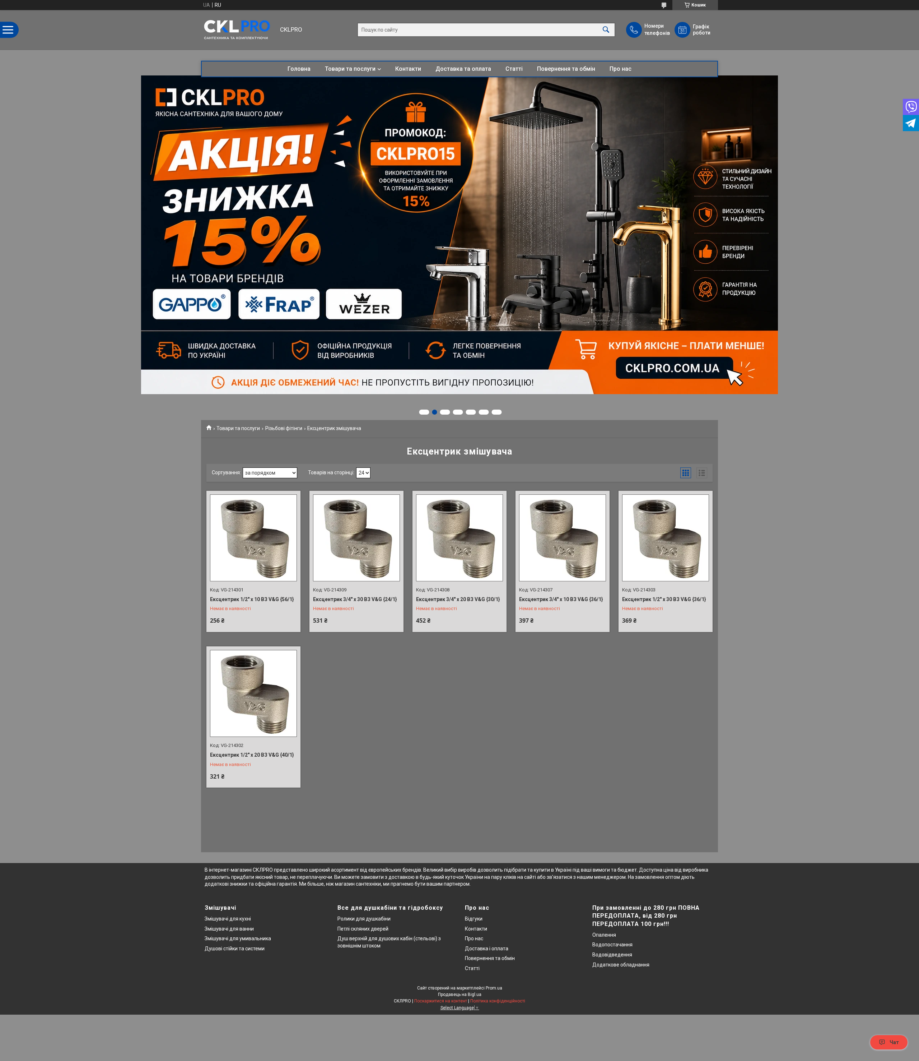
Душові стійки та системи (235, 948)
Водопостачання (612, 944)
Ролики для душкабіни (364, 919)
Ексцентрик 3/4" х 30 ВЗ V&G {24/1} (355, 599)
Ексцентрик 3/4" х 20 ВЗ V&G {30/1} (458, 599)
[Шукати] (606, 30)
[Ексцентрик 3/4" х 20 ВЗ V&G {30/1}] (459, 537)
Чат (894, 1042)
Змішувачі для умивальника (238, 938)
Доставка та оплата (463, 68)
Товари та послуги (350, 68)
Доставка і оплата (486, 948)
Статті (514, 68)
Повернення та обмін (566, 68)
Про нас (620, 68)
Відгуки (473, 919)
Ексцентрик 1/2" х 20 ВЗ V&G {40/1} (252, 755)
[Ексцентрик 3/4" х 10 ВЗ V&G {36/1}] (562, 537)
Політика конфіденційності (497, 1001)
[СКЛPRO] (239, 30)
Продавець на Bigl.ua (459, 994)
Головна (299, 68)
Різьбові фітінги (283, 428)
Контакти (408, 68)
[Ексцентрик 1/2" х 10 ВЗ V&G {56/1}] (253, 537)
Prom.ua (494, 988)
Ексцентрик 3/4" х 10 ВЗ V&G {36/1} (561, 599)
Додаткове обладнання (620, 965)
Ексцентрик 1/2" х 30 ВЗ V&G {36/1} (664, 599)
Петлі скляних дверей (362, 929)
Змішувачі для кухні (228, 919)
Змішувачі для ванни (229, 929)
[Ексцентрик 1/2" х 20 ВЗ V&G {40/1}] (253, 693)
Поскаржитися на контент (440, 1001)
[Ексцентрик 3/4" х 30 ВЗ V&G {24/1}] (356, 537)
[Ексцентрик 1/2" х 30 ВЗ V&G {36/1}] (665, 537)
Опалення (604, 935)
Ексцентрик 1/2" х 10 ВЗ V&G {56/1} (252, 599)
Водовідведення (612, 955)
